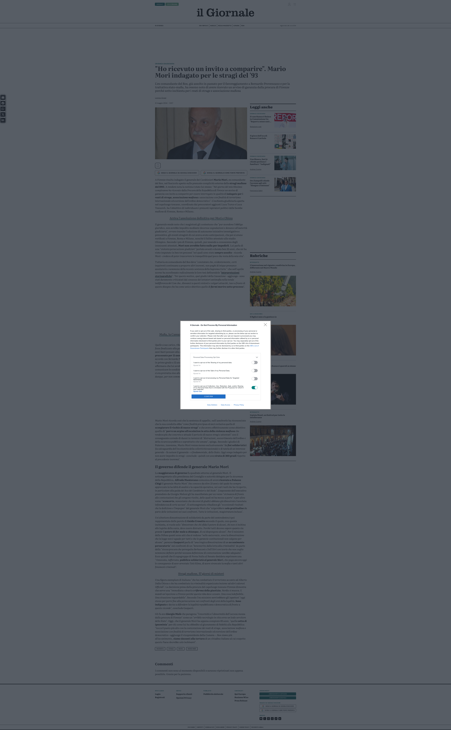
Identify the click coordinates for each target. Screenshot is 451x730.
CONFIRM (208, 396)
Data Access (225, 405)
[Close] (266, 325)
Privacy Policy (239, 405)
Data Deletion (212, 405)
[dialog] (225, 365)
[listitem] (225, 357)
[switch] (255, 362)
